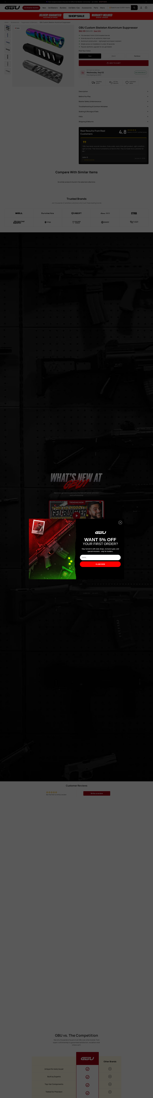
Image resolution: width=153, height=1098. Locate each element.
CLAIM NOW (100, 564)
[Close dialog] (120, 522)
